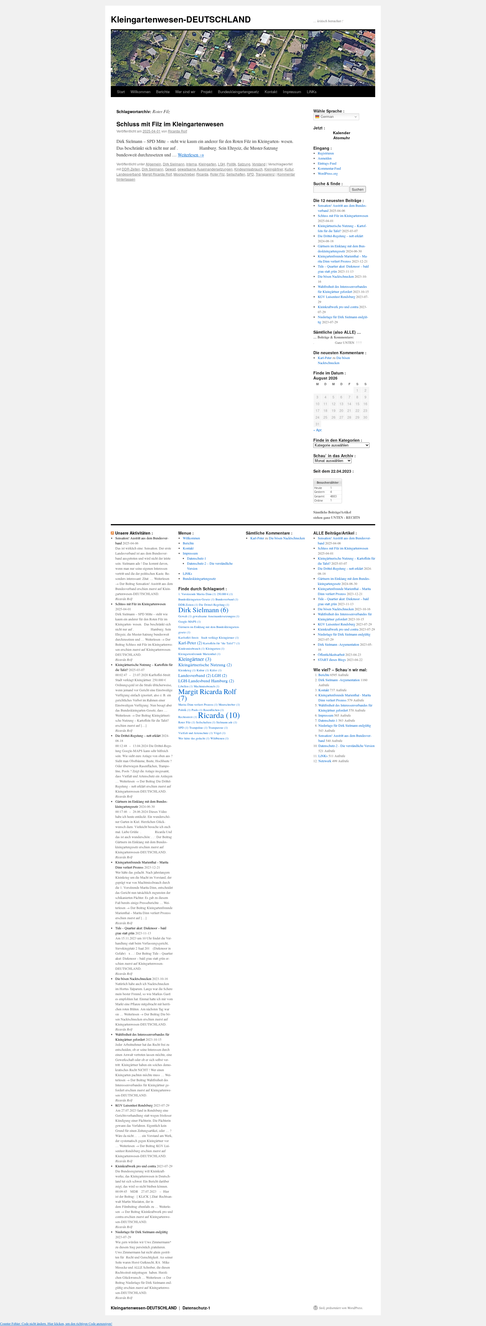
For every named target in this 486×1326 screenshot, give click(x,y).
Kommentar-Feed (329, 168)
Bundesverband (226, 599)
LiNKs (312, 91)
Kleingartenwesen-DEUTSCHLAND (181, 19)
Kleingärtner (273, 169)
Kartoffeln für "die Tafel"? (221, 643)
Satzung (244, 163)
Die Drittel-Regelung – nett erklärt (340, 236)
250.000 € (225, 594)
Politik (231, 163)
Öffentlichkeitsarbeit (331, 654)
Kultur (289, 169)
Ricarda (202, 174)
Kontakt (271, 91)
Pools (197, 710)
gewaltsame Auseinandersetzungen (205, 169)
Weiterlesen (191, 155)
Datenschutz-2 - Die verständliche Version (346, 745)
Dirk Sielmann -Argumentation (338, 644)
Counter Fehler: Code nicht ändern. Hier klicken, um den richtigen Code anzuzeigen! (56, 1323)
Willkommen (140, 91)
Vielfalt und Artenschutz (195, 733)
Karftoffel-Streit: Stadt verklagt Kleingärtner (208, 638)
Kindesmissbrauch (248, 169)
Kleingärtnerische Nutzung (205, 664)
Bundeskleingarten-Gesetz (196, 599)
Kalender (341, 133)
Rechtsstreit (187, 717)
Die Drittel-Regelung (214, 605)
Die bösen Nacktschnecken (336, 276)
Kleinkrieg (187, 670)
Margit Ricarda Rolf (157, 174)
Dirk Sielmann (173, 163)
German (327, 117)
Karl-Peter (325, 357)
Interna (191, 163)
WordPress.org (328, 173)
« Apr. (317, 429)
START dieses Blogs (332, 659)
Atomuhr (341, 138)
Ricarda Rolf (177, 131)
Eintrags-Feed (327, 163)
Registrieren (326, 153)
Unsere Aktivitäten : (134, 533)
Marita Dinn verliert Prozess (198, 704)
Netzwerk (324, 761)
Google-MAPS (189, 621)
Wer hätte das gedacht (194, 738)
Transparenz (265, 174)
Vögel (220, 733)
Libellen (185, 686)
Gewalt (170, 169)
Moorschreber (184, 174)
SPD (250, 174)
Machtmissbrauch (206, 686)
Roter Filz (217, 174)
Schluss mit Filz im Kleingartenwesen (170, 124)
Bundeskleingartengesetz (238, 91)
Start (121, 91)
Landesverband (128, 174)
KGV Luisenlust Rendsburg (336, 296)
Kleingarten (207, 163)
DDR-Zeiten (131, 169)
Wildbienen (219, 738)
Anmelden (325, 158)
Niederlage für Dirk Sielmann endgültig (141, 1231)
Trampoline (198, 728)
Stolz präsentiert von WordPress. (341, 1307)
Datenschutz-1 (196, 558)
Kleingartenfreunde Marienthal (199, 654)
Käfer (216, 670)
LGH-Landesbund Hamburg (206, 680)
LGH (221, 163)
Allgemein (153, 163)
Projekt (206, 91)
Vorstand (259, 163)
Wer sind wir (185, 91)
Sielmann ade (226, 722)
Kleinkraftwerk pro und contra (338, 306)
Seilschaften (235, 174)
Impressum (292, 91)
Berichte (163, 91)
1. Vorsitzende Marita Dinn (197, 594)
